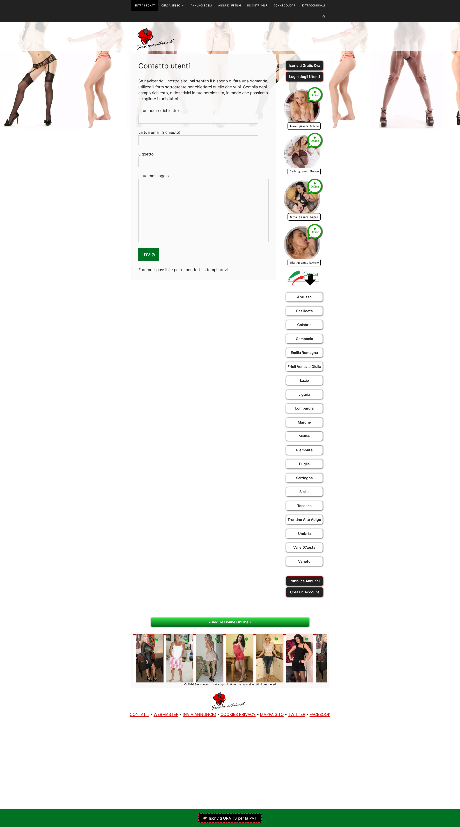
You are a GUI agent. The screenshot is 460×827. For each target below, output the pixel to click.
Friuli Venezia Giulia (304, 366)
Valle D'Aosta (304, 547)
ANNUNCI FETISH (229, 5)
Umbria (304, 533)
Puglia (304, 464)
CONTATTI (139, 714)
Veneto (304, 561)
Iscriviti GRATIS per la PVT (232, 818)
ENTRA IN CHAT (144, 5)
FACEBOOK (320, 714)
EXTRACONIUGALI (313, 5)
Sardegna (304, 478)
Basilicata (304, 311)
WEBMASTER (166, 714)
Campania (304, 339)
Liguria (304, 394)
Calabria (304, 325)
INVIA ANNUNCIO (199, 714)
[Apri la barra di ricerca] (324, 16)
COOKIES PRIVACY (238, 714)
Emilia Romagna (304, 352)
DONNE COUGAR (284, 5)
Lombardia (304, 408)
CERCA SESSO (170, 5)
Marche (304, 422)
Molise (304, 436)
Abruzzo (304, 297)
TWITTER (296, 714)
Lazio (304, 380)
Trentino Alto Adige (304, 519)
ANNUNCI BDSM (201, 5)
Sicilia (304, 492)
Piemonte (304, 450)
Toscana (304, 506)
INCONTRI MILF (257, 5)
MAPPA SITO (272, 714)
